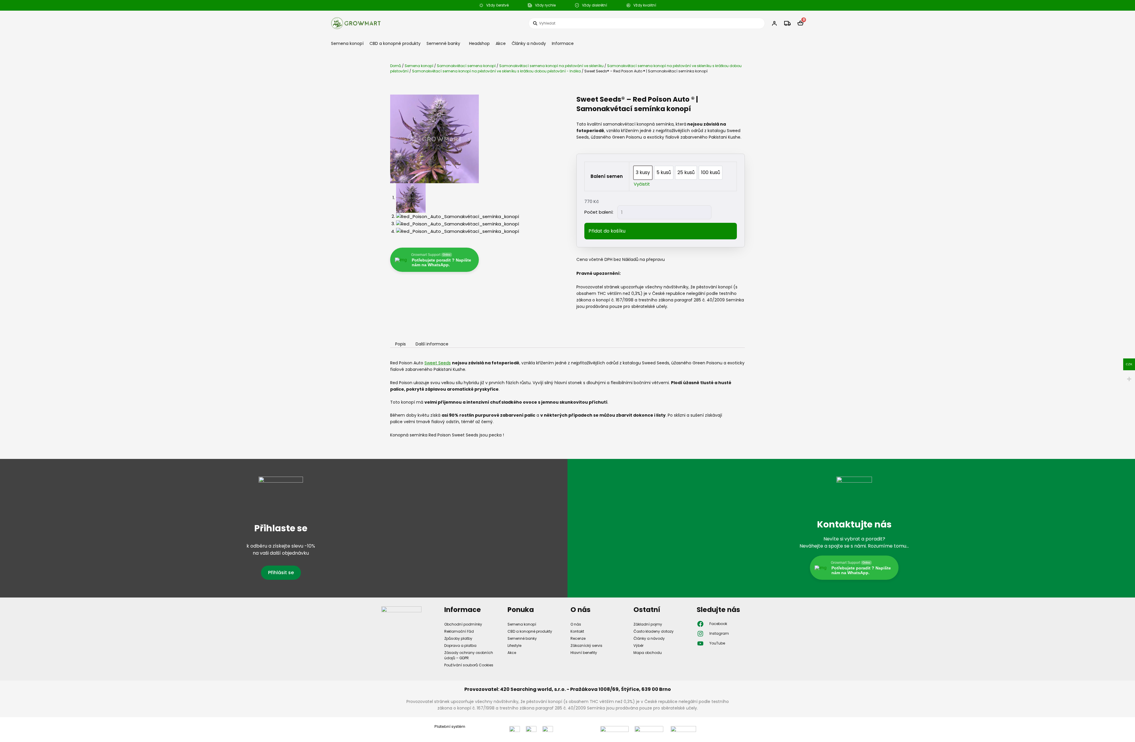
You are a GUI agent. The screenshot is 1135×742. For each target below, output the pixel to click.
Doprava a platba (460, 645)
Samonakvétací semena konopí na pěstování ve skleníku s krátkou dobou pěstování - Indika (496, 71)
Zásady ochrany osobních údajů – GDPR (468, 655)
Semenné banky (443, 43)
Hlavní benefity (583, 652)
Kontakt (577, 631)
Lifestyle (514, 645)
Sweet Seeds (437, 363)
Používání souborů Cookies (468, 665)
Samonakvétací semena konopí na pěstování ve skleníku (551, 65)
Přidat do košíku (606, 231)
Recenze (578, 638)
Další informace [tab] (432, 344)
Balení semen (607, 176)
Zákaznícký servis (586, 645)
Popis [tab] (400, 344)
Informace (563, 43)
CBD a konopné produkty (395, 43)
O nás (575, 624)
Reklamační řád (459, 631)
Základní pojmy (647, 624)
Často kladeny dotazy (653, 631)
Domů (395, 65)
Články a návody (529, 43)
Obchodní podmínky (463, 624)
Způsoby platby (458, 638)
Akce (501, 43)
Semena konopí (347, 43)
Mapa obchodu (647, 652)
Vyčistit (642, 184)
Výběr (638, 645)
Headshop (479, 43)
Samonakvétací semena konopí (466, 65)
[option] (643, 172)
